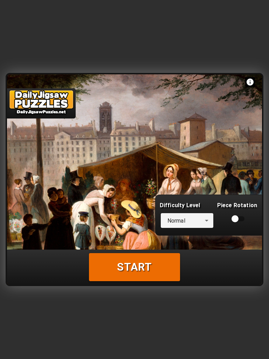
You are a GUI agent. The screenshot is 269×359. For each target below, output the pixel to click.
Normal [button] (176, 220)
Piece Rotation (237, 205)
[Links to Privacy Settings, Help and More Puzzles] (250, 82)
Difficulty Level (180, 205)
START (134, 266)
